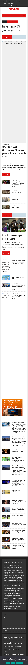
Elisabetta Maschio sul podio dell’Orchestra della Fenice (18, 450)
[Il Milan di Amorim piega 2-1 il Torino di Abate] (6, 518)
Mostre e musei (6, 624)
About (4, 1)
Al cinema (5, 627)
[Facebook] (11, 5)
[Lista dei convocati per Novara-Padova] (14, 231)
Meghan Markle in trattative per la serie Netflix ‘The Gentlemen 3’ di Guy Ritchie (19, 502)
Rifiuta (13, 662)
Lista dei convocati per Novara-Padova (12, 237)
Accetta (8, 662)
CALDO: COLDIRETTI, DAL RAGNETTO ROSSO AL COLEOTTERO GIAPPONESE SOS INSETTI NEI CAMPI (18, 459)
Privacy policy (19, 662)
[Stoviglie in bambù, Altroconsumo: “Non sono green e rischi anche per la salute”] (14, 142)
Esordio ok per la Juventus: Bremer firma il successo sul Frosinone (18, 547)
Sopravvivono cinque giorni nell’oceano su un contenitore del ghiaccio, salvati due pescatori (18, 509)
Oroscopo (5, 621)
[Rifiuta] (26, 660)
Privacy (4, 3)
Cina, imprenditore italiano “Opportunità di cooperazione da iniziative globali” (18, 539)
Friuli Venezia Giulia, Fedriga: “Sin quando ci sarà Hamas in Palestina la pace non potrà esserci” (18, 287)
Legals (14, 1)
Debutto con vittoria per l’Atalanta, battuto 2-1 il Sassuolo (19, 523)
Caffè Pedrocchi (15, 199)
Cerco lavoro (5, 630)
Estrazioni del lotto (7, 617)
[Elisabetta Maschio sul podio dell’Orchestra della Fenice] (6, 452)
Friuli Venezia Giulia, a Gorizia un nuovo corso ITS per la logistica (18, 531)
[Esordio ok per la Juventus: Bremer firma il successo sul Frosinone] (6, 548)
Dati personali (11, 3)
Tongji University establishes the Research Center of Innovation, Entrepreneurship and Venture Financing (18, 263)
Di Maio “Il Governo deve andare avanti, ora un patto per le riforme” (18, 297)
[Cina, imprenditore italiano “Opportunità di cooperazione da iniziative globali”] (6, 541)
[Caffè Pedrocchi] (6, 201)
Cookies (19, 1)
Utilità (4, 614)
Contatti (9, 1)
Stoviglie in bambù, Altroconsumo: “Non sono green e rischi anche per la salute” (14, 151)
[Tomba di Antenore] (6, 208)
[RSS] (16, 5)
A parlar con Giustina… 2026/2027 (16, 491)
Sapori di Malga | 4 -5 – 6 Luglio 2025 (18, 278)
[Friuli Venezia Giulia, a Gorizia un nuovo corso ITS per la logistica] (6, 533)
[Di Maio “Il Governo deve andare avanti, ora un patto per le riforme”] (6, 394)
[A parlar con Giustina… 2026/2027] (6, 493)
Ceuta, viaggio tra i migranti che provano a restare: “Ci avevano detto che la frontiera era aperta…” (18, 184)
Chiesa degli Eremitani (16, 192)
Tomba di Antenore (15, 207)
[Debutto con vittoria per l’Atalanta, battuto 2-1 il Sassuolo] (6, 526)
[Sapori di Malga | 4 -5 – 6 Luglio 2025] (6, 279)
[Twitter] (14, 5)
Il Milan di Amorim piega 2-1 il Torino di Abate (18, 516)
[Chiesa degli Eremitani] (6, 193)
